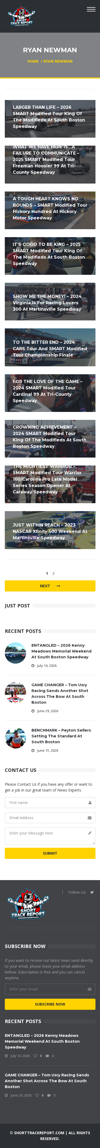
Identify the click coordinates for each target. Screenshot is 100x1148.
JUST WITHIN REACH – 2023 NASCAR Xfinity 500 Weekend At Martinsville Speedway (50, 531)
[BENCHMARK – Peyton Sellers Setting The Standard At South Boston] (15, 737)
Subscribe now (50, 1004)
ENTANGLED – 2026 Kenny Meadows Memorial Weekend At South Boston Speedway (61, 651)
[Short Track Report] (21, 15)
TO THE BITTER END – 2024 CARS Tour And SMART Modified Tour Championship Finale (50, 349)
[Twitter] (92, 892)
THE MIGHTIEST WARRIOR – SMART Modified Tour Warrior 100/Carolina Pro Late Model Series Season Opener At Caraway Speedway (47, 479)
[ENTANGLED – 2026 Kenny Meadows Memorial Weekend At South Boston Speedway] (15, 652)
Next (45, 585)
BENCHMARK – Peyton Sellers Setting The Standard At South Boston (61, 736)
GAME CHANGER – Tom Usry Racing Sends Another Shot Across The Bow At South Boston (47, 1081)
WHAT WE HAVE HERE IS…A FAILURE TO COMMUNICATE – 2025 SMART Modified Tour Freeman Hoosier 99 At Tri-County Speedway (46, 159)
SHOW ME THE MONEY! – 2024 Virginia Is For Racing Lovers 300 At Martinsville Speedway (47, 303)
